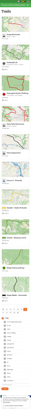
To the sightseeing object (14, 322)
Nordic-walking (11, 333)
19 (21, 309)
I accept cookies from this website (13, 405)
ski (7, 362)
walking (9, 336)
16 (10, 309)
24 (14, 313)
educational (10, 347)
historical (9, 355)
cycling (9, 340)
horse (8, 366)
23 (10, 313)
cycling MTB (10, 344)
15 (6, 309)
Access (9, 325)
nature (9, 351)
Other (8, 329)
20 (25, 309)
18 (18, 309)
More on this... (6, 402)
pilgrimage (10, 369)
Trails (7, 318)
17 (14, 309)
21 (3, 313)
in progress (10, 380)
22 (7, 313)
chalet (8, 377)
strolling (9, 358)
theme (9, 373)
